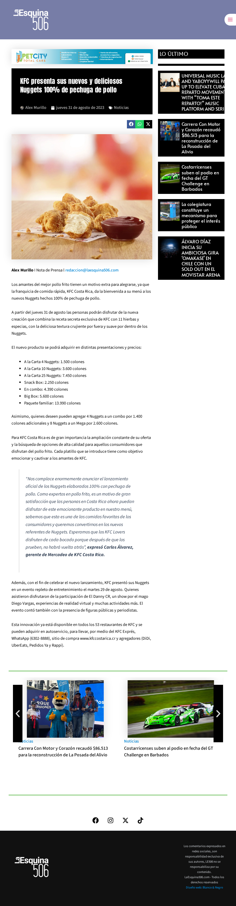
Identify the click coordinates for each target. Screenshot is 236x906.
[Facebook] (95, 820)
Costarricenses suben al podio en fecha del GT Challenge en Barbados (200, 177)
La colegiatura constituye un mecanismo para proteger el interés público (201, 215)
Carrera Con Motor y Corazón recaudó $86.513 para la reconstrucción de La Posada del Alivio (201, 138)
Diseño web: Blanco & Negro (204, 887)
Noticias (121, 108)
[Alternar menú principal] (230, 19)
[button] (131, 124)
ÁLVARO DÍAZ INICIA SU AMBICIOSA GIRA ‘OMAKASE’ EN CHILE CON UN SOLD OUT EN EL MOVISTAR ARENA (201, 257)
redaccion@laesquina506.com (92, 270)
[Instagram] (110, 820)
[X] (125, 820)
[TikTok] (140, 820)
